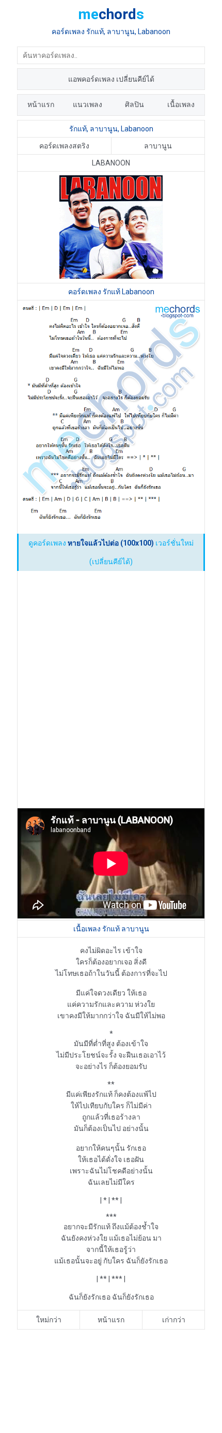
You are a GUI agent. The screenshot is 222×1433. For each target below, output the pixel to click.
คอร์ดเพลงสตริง (64, 146)
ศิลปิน (134, 104)
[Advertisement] (111, 690)
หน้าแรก (40, 104)
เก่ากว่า (173, 1320)
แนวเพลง (87, 104)
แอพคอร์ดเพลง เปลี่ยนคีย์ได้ (111, 79)
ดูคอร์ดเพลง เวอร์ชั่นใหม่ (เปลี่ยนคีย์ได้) (111, 552)
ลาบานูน (158, 146)
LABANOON (111, 163)
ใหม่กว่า (48, 1320)
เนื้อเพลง (181, 104)
